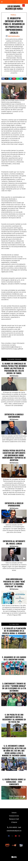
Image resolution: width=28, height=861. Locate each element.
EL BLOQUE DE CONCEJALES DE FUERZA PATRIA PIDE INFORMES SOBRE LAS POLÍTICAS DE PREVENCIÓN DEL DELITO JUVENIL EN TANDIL (14, 368)
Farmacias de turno (14, 816)
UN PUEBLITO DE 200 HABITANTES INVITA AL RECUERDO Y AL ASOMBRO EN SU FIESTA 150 (14, 718)
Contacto (14, 813)
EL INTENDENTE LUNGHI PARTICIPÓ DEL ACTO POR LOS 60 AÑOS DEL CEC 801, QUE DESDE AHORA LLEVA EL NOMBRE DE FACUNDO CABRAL (14, 750)
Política (13, 15)
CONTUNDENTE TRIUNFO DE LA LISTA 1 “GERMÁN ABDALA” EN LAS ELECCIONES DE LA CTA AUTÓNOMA (14, 687)
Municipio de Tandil (14, 819)
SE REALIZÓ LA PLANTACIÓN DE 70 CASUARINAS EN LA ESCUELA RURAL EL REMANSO (14, 631)
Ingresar (15, 822)
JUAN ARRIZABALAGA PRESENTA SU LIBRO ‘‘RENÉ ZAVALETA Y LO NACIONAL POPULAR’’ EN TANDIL (14, 583)
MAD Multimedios (14, 36)
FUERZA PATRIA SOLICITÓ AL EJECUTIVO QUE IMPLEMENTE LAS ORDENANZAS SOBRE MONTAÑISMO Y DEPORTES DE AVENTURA (14, 455)
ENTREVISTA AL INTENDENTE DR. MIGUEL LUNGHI (14, 542)
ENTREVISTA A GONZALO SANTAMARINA (14, 415)
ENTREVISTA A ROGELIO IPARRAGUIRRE (14, 504)
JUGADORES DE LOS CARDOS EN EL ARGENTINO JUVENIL (15, 658)
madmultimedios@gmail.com (14, 831)
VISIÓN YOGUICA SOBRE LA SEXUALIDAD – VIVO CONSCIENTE (14, 782)
